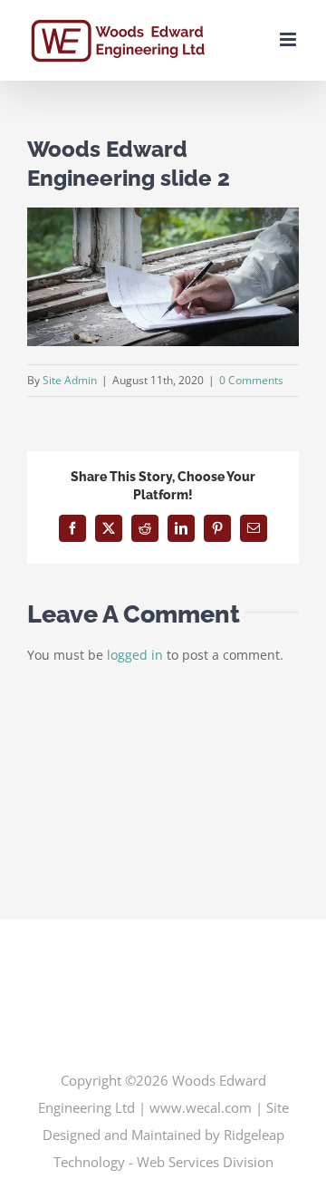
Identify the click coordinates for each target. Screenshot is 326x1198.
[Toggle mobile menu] (289, 39)
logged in (135, 654)
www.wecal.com (200, 1107)
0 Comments (251, 380)
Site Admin (70, 380)
